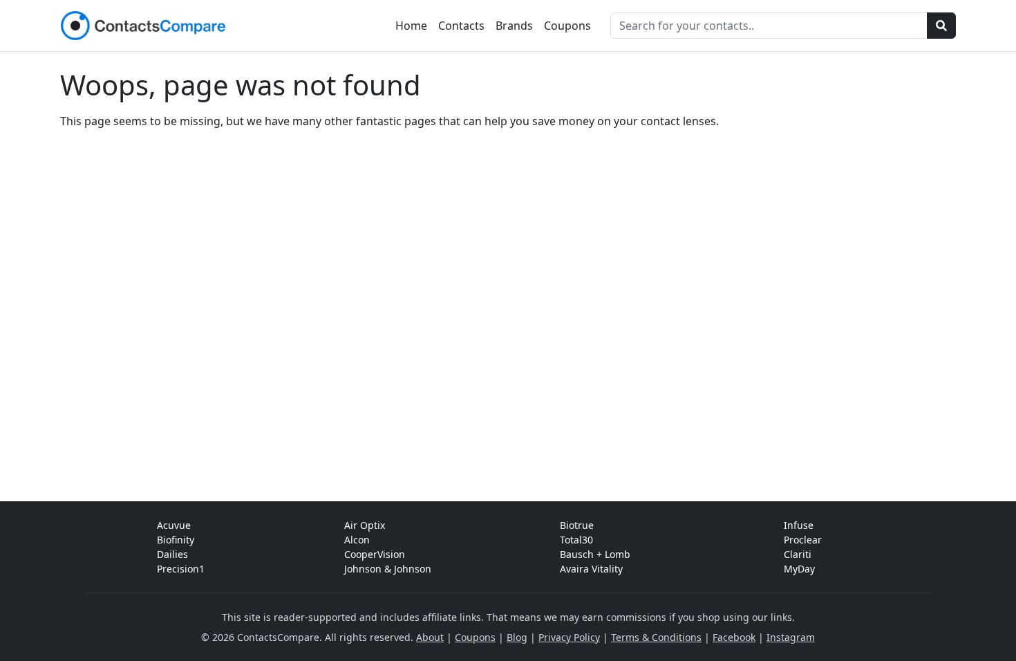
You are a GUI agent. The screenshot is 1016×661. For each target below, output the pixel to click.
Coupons (567, 25)
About (430, 637)
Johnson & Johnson (387, 568)
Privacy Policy (569, 637)
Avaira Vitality (591, 568)
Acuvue (174, 525)
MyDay (799, 568)
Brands (514, 25)
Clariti (797, 554)
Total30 (576, 539)
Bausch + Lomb (595, 554)
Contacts (461, 25)
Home (411, 25)
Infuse (798, 525)
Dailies (172, 554)
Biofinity (175, 539)
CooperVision (374, 554)
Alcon (357, 539)
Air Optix (364, 525)
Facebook (734, 637)
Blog (517, 637)
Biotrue (577, 525)
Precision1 (181, 568)
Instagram (790, 637)
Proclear (803, 539)
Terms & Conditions (656, 637)
